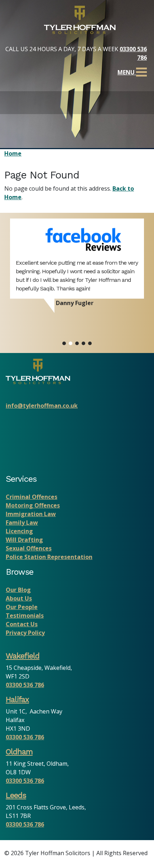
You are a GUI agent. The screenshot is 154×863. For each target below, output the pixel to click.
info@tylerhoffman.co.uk (42, 406)
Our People (22, 607)
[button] (64, 343)
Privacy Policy (25, 633)
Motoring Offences (33, 505)
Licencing (19, 531)
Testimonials (25, 615)
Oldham (19, 751)
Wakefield (22, 655)
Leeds (16, 795)
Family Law (22, 522)
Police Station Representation (49, 557)
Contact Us (22, 624)
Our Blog (18, 590)
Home (12, 153)
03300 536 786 (25, 685)
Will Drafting (24, 540)
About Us (19, 598)
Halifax (17, 699)
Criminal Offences (31, 497)
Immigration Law (31, 514)
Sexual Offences (29, 548)
